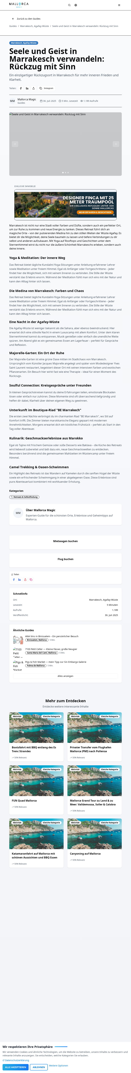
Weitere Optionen (58, 1065)
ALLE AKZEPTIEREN (15, 1067)
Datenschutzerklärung (17, 1060)
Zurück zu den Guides (28, 18)
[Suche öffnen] (69, 5)
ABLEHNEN (39, 1067)
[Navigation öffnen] (119, 5)
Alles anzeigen (65, 676)
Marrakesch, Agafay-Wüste (34, 26)
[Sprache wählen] (75, 5)
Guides (13, 26)
